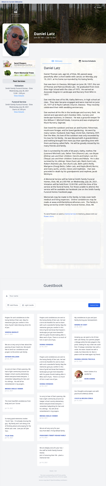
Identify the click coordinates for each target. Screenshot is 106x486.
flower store (49, 216)
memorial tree (70, 214)
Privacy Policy (47, 477)
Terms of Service (58, 477)
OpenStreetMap (55, 480)
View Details (19, 96)
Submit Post (94, 305)
